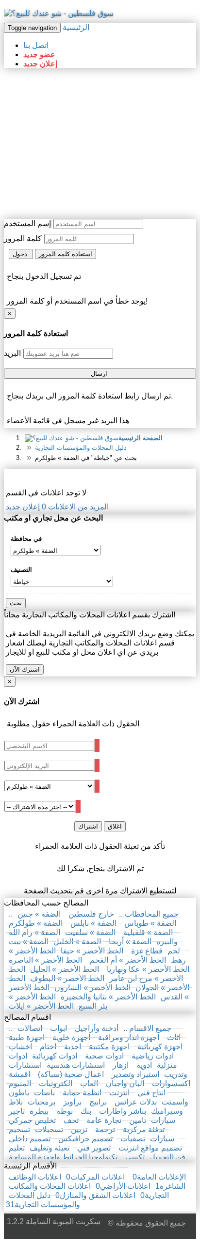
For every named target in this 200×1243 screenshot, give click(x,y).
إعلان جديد (40, 64)
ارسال (100, 373)
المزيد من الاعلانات (75, 507)
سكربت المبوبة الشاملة (63, 1221)
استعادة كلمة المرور (65, 254)
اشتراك (88, 826)
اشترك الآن (25, 669)
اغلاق (115, 826)
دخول (21, 254)
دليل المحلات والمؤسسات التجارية (81, 447)
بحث (16, 603)
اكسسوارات (171, 1083)
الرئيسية (76, 27)
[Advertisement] (100, 144)
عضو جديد (39, 54)
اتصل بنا (36, 45)
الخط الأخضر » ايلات (41, 1006)
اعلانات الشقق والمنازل (94, 1195)
